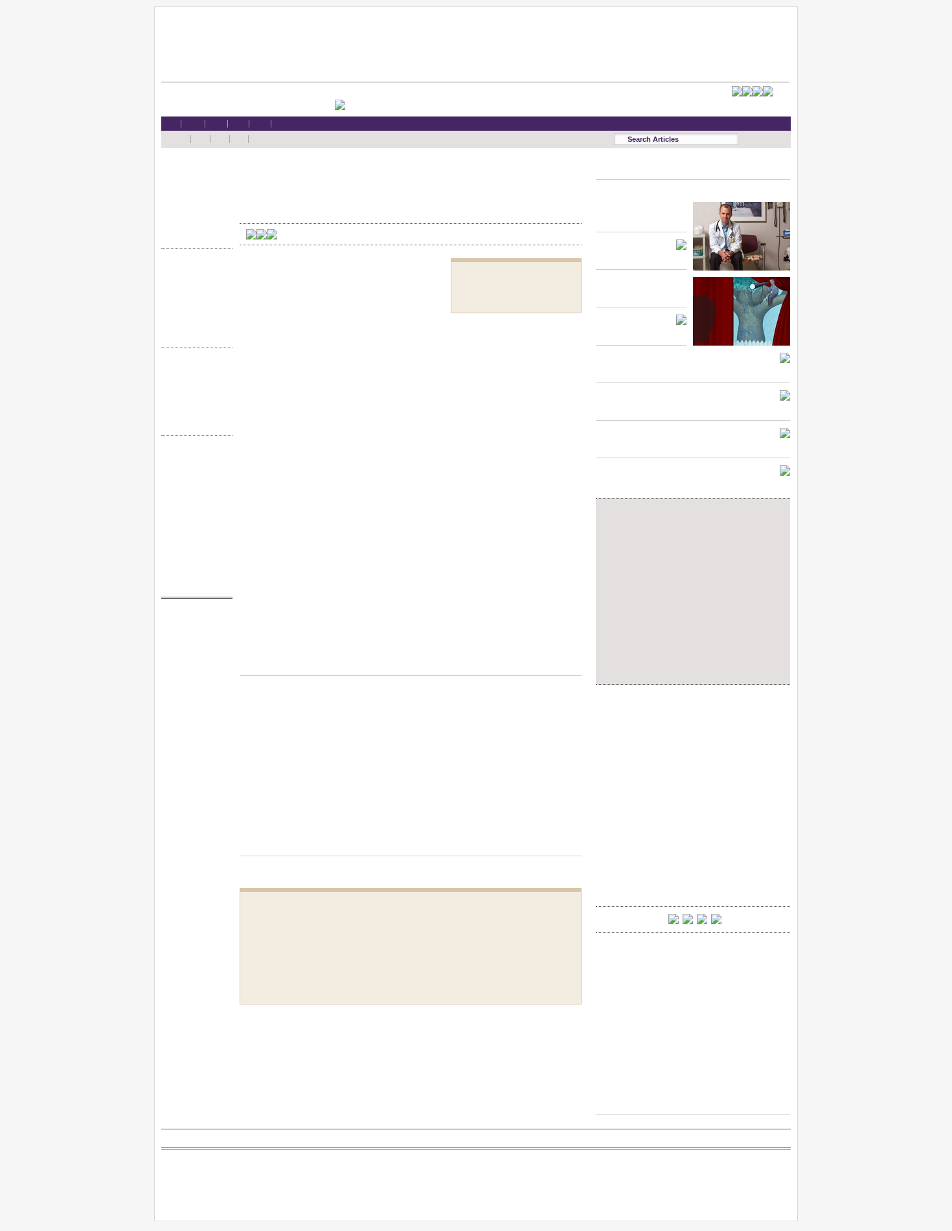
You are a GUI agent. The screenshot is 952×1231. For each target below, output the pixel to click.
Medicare (193, 196)
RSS (193, 458)
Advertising (193, 520)
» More (193, 234)
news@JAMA (193, 671)
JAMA (193, 647)
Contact (193, 583)
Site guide (193, 546)
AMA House (193, 221)
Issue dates (193, 371)
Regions (193, 383)
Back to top (411, 663)
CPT (193, 634)
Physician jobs (193, 696)
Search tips (193, 484)
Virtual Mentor (193, 684)
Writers (193, 421)
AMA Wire (193, 621)
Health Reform (193, 172)
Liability (193, 209)
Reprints (193, 533)
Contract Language (193, 271)
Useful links (193, 558)
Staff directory (193, 508)
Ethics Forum (193, 284)
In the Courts (193, 297)
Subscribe (193, 496)
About (193, 570)
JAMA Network (193, 659)
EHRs (193, 184)
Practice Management (193, 309)
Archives (193, 409)
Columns (193, 396)
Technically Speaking (193, 321)
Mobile (193, 471)
